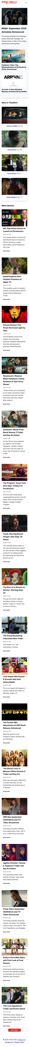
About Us (21, 1040)
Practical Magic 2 (12, 197)
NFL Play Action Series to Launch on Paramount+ (14, 229)
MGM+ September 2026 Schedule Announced (14, 30)
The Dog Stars (11, 149)
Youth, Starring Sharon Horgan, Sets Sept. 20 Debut (13, 537)
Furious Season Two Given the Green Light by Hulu (14, 328)
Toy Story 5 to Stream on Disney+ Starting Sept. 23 (14, 590)
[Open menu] (26, 3)
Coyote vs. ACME (11, 126)
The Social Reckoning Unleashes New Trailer (13, 637)
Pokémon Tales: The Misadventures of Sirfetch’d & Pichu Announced (14, 67)
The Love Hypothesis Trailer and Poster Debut (14, 1007)
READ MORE (6, 251)
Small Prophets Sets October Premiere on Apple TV (12, 279)
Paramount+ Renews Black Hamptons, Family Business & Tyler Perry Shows (13, 380)
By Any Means (12, 173)
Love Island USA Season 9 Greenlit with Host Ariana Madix (14, 679)
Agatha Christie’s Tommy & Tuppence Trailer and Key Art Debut (14, 866)
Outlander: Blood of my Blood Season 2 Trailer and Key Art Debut (13, 432)
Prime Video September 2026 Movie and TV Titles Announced (14, 912)
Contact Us (9, 1042)
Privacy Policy (19, 1042)
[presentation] (14, 16)
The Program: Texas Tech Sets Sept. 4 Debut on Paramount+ (14, 486)
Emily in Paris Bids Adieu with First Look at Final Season (14, 960)
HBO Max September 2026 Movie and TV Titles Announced (12, 820)
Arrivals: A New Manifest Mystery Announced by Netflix (14, 90)
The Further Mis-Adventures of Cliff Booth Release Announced (14, 725)
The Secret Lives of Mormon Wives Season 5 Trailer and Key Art (14, 771)
